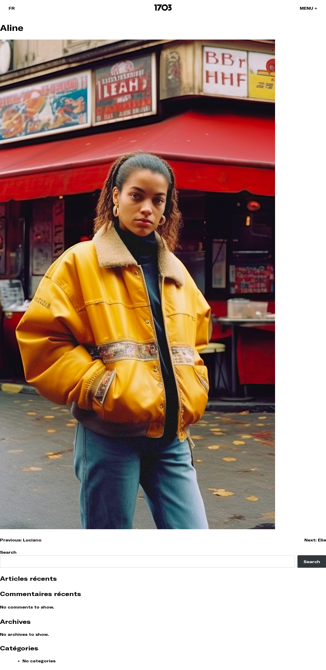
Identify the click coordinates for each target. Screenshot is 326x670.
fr (12, 8)
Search (8, 552)
